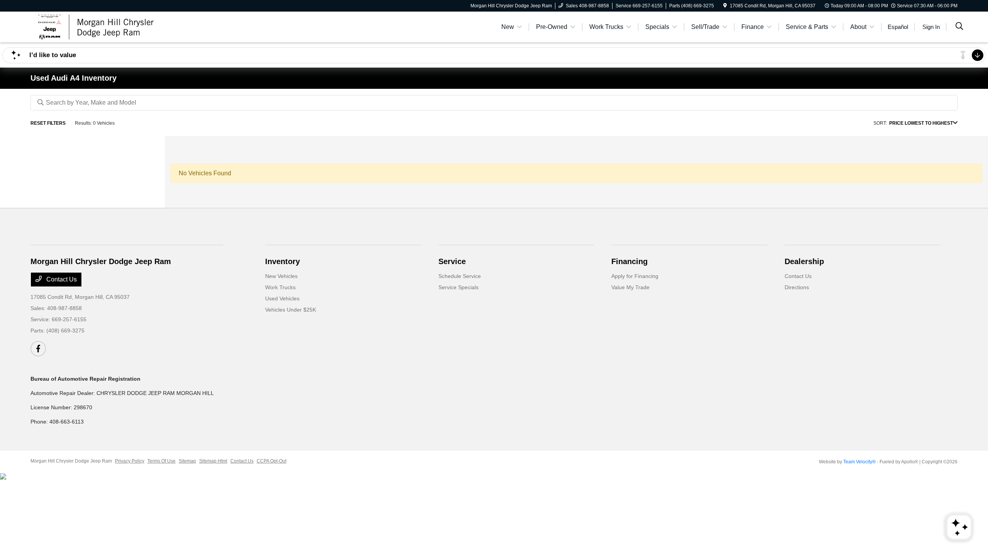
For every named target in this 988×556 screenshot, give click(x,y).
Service (452, 261)
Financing (629, 261)
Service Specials (458, 287)
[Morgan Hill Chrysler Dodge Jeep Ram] (96, 26)
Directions (797, 287)
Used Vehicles (282, 298)
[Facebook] (38, 348)
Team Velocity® (859, 461)
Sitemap (187, 461)
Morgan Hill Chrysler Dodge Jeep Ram (71, 461)
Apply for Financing (634, 276)
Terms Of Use (161, 461)
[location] (725, 5)
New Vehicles (281, 276)
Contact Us (61, 279)
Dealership (804, 261)
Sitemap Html (213, 461)
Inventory (282, 261)
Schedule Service (459, 276)
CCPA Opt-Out (271, 461)
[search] (959, 27)
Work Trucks (280, 287)
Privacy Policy (129, 461)
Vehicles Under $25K (290, 310)
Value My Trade (630, 287)
